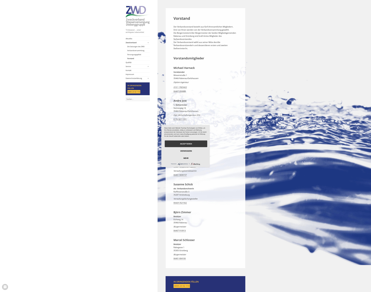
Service (128, 66)
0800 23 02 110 (134, 92)
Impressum (130, 74)
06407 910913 (180, 230)
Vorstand (130, 58)
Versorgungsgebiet (134, 54)
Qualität (128, 62)
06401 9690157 (180, 175)
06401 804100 (180, 258)
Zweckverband (131, 43)
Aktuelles (129, 39)
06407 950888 (180, 91)
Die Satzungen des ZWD (136, 47)
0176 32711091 (180, 119)
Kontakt (128, 70)
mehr (185, 158)
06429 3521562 (180, 203)
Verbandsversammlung (135, 50)
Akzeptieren (186, 144)
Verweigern (186, 151)
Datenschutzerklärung (134, 78)
